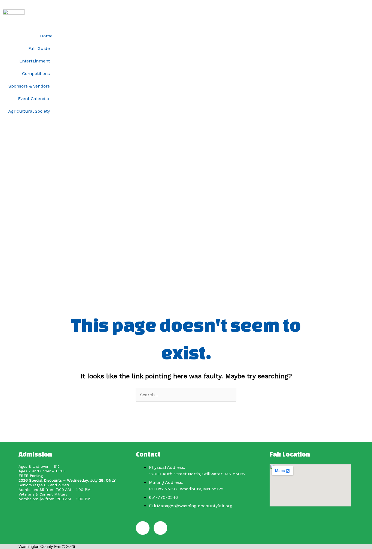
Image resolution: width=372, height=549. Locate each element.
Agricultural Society (29, 111)
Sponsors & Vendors (29, 86)
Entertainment (34, 61)
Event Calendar (34, 98)
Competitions (36, 73)
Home (46, 35)
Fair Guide (39, 48)
